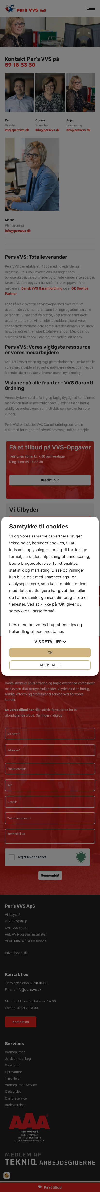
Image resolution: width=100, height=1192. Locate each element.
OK (50, 652)
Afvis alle (50, 665)
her (60, 631)
